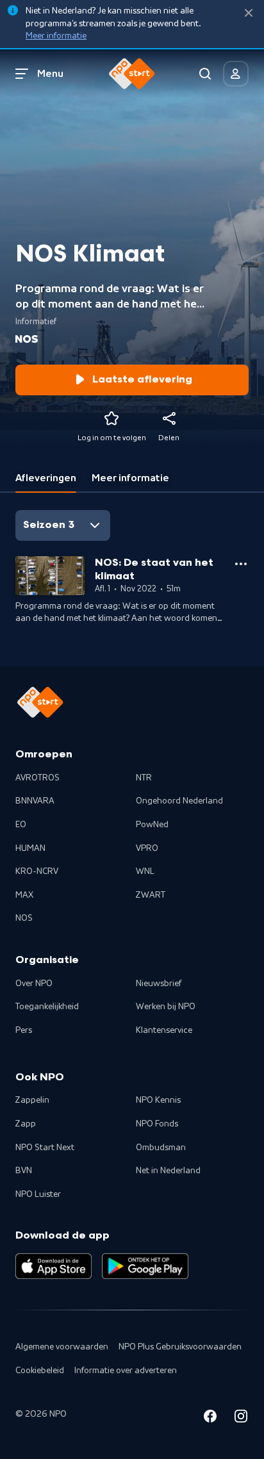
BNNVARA (34, 800)
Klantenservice (164, 1030)
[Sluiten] (248, 13)
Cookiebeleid (39, 1370)
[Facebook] (210, 1418)
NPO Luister (38, 1194)
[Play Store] (145, 1266)
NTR (144, 777)
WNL (145, 871)
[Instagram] (241, 1418)
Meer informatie (56, 35)
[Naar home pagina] (132, 73)
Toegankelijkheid (47, 1006)
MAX (24, 895)
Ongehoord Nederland (179, 800)
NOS (24, 918)
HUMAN (30, 848)
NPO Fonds (157, 1123)
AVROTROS (37, 777)
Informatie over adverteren (125, 1370)
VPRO (147, 848)
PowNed (152, 824)
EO (20, 824)
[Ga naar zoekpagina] (205, 73)
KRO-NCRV (36, 871)
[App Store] (53, 1266)
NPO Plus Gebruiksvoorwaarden (180, 1346)
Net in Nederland (168, 1170)
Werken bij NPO (165, 1006)
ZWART (150, 895)
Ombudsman (161, 1147)
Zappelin (32, 1100)
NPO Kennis (158, 1100)
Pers (23, 1030)
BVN (23, 1170)
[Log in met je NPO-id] (236, 73)
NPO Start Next (44, 1147)
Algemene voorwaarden (61, 1346)
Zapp (25, 1123)
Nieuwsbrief (158, 983)
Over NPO (34, 983)
